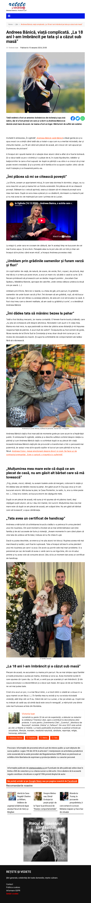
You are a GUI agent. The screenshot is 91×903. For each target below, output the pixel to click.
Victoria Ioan (13, 48)
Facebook (72, 781)
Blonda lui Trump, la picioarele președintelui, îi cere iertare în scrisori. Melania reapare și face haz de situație (71, 802)
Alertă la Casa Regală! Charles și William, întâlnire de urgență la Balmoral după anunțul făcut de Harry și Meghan (19, 802)
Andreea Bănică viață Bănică (50, 138)
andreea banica (16, 738)
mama (45, 738)
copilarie (32, 738)
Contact (9, 884)
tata (55, 738)
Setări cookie (12, 894)
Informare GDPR (13, 890)
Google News (35, 781)
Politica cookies (13, 887)
